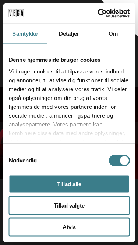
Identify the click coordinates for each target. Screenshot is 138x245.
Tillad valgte (69, 205)
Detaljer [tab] (69, 33)
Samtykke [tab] (25, 33)
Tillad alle (69, 184)
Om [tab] (113, 33)
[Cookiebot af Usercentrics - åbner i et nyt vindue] (98, 13)
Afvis (69, 227)
